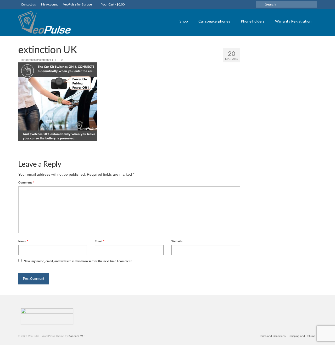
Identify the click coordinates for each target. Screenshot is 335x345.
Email (99, 241)
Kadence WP (77, 336)
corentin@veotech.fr (38, 59)
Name (23, 241)
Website (176, 241)
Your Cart (113, 4)
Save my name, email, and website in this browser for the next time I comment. (78, 261)
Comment (26, 182)
